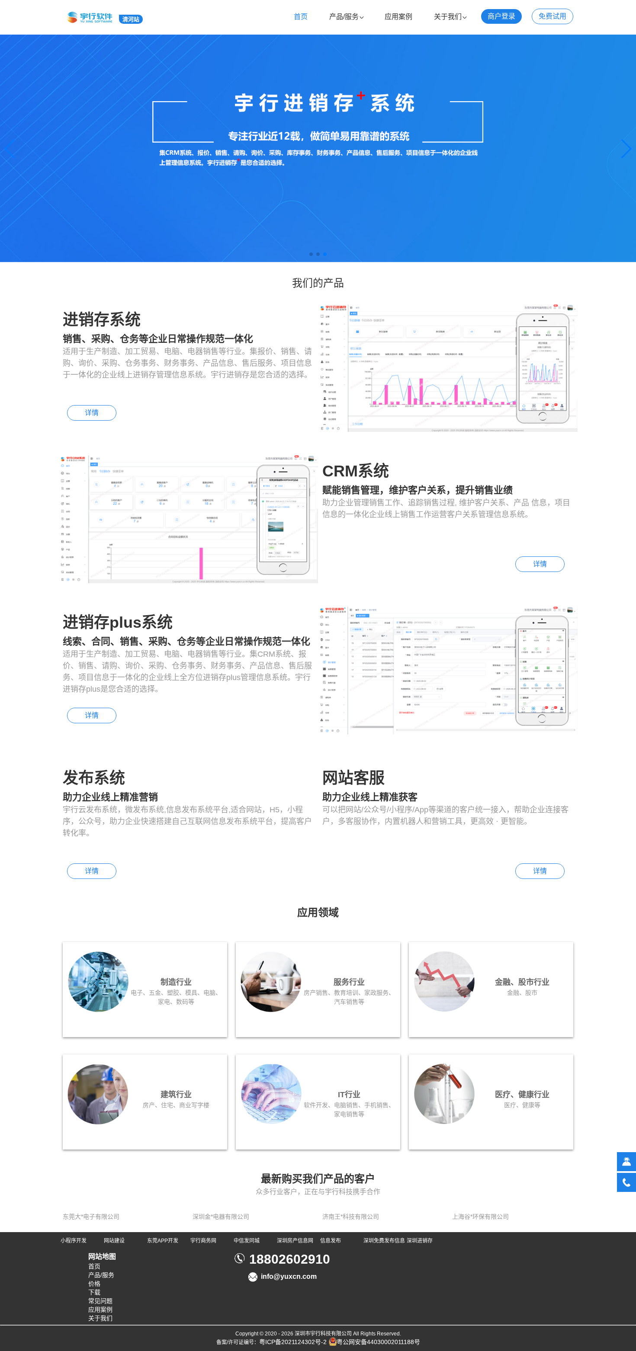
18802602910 (289, 1259)
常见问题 (100, 1300)
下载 (94, 1292)
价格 (94, 1283)
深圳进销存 (420, 1241)
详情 (92, 412)
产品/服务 (344, 16)
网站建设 (114, 1241)
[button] (311, 254)
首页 (301, 16)
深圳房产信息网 (295, 1241)
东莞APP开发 (162, 1241)
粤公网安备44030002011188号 (378, 1341)
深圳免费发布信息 (384, 1241)
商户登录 (501, 16)
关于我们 (448, 16)
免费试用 (552, 16)
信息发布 (330, 1241)
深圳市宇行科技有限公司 (323, 1334)
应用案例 (398, 16)
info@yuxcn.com (289, 1276)
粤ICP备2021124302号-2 (293, 1341)
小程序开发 (74, 1241)
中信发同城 (247, 1241)
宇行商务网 (203, 1241)
